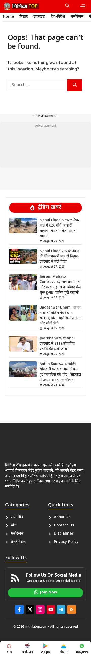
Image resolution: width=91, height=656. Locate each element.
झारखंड (39, 16)
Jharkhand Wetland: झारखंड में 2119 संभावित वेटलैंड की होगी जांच (57, 344)
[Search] (74, 85)
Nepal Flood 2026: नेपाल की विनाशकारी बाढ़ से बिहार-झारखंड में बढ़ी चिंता (59, 256)
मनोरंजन (77, 16)
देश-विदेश (58, 16)
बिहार (23, 16)
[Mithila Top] (21, 6)
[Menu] (82, 6)
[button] (67, 6)
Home (8, 16)
